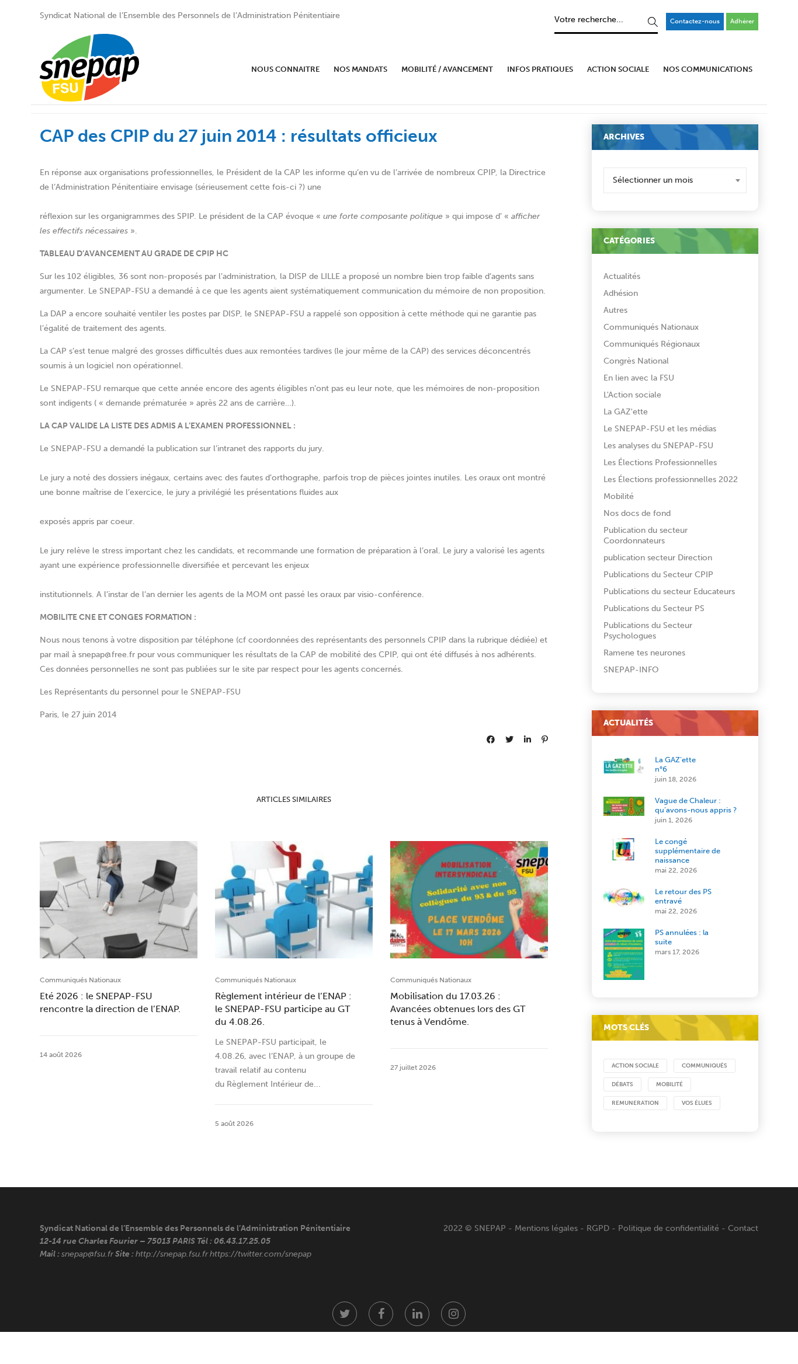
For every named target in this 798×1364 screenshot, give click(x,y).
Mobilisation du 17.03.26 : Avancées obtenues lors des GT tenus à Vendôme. (457, 1008)
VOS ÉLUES (697, 1103)
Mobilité (618, 496)
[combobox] (675, 180)
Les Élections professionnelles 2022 (670, 479)
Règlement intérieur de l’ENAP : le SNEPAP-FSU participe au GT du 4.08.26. (283, 1008)
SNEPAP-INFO (631, 670)
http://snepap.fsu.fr (172, 1254)
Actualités (621, 276)
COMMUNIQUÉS (704, 1065)
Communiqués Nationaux (80, 980)
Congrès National (636, 361)
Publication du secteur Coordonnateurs (645, 535)
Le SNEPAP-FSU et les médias (659, 429)
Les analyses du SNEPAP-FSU (658, 446)
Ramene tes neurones (644, 653)
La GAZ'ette (625, 412)
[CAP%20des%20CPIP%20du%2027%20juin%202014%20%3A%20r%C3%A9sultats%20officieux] (491, 740)
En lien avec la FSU (638, 378)
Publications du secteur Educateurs (669, 591)
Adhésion (620, 293)
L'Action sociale (632, 395)
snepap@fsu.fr (87, 1254)
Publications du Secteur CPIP (658, 575)
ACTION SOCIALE (635, 1065)
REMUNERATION (635, 1103)
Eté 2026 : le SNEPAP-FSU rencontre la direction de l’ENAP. (110, 1002)
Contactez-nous (695, 21)
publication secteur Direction (657, 558)
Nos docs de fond (637, 513)
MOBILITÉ (669, 1084)
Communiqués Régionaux (651, 344)
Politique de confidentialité (668, 1228)
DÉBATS (622, 1084)
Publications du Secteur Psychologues (647, 630)
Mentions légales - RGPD (562, 1228)
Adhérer (742, 21)
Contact (743, 1228)
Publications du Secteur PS (654, 608)
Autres (615, 310)
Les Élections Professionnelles (660, 463)
